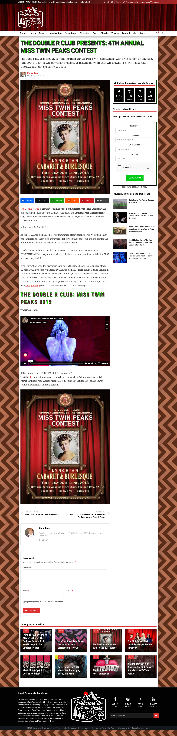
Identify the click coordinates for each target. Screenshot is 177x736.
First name (134, 126)
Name (26, 591)
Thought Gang (32, 285)
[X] (112, 2)
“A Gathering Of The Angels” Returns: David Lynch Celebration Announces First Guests (141, 255)
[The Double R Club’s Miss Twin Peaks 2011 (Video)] (106, 640)
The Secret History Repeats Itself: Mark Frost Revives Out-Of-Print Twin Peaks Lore (142, 229)
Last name (135, 135)
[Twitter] (43, 540)
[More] (149, 33)
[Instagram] (104, 2)
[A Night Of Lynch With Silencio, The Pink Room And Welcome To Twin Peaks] (141, 666)
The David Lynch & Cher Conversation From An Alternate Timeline (141, 215)
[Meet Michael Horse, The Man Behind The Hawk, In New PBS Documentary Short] (120, 244)
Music (26, 631)
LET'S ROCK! (135, 178)
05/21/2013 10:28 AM (35, 76)
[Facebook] (100, 2)
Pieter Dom (32, 73)
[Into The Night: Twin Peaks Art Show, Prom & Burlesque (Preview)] (71, 640)
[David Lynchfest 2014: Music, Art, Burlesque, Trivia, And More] (71, 666)
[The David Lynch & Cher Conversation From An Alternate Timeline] (120, 217)
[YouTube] (108, 2)
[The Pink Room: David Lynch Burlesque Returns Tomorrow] (141, 640)
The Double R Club (29, 209)
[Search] (162, 33)
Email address (134, 145)
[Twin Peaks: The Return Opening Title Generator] (120, 204)
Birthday (134, 154)
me (149, 728)
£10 (30, 377)
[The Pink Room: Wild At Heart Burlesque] (106, 666)
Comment (28, 567)
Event (61, 631)
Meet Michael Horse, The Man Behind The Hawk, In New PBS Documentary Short (140, 242)
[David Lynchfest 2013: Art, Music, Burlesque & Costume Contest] (36, 666)
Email (70, 591)
